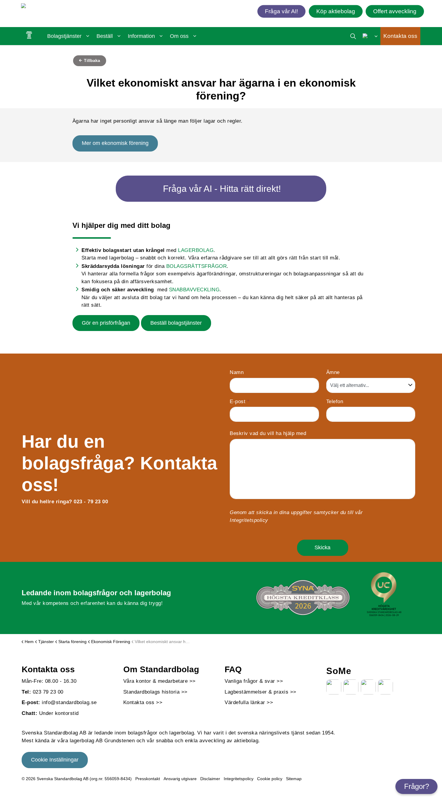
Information (141, 36)
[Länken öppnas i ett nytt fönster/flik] (333, 686)
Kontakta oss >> (143, 702)
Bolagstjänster (64, 36)
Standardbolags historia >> (155, 692)
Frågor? (416, 786)
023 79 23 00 (48, 692)
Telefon (334, 401)
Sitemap (294, 778)
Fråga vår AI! (281, 11)
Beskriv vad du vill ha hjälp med (268, 433)
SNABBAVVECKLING (194, 290)
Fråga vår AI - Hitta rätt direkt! (222, 189)
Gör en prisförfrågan (106, 323)
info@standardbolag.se (69, 702)
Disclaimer (210, 778)
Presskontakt (147, 778)
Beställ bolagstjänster (176, 323)
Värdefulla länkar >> (249, 702)
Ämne (333, 372)
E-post (239, 401)
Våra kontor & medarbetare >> (159, 681)
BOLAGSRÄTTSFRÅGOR (196, 266)
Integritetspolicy (249, 520)
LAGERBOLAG (195, 250)
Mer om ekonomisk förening (115, 143)
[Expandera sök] (353, 36)
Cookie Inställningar (54, 760)
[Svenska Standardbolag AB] (56, 7)
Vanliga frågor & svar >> (254, 681)
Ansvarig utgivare (180, 778)
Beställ (105, 36)
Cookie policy (269, 778)
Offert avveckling (394, 11)
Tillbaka (91, 60)
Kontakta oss (400, 36)
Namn (237, 372)
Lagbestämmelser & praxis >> (260, 692)
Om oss (179, 36)
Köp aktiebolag (335, 11)
